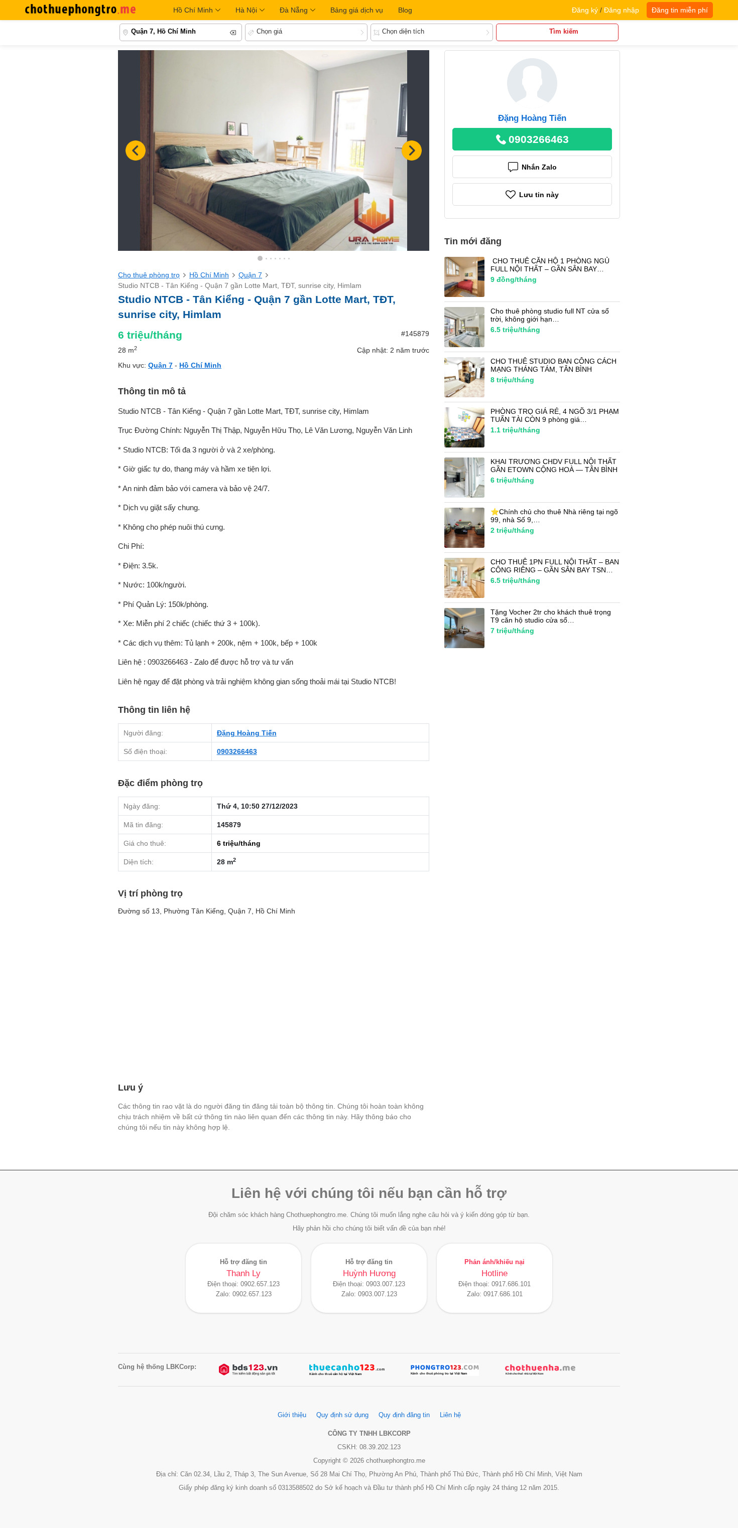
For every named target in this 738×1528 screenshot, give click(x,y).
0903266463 (237, 751)
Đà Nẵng (294, 10)
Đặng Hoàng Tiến (247, 733)
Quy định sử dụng (342, 1415)
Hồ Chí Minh (193, 10)
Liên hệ (450, 1415)
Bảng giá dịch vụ (356, 10)
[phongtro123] (445, 1369)
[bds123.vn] (249, 1369)
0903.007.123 (385, 1284)
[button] (411, 150)
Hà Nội (246, 10)
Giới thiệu (292, 1415)
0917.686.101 (511, 1284)
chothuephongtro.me (80, 10)
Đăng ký (585, 10)
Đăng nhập (621, 10)
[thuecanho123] (347, 1369)
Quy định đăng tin (404, 1415)
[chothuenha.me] (540, 1369)
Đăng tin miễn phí (680, 10)
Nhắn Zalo (539, 167)
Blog (405, 10)
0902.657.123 (260, 1284)
